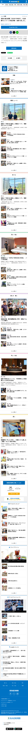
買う (15, 4)
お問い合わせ (4, 704)
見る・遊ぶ (11, 4)
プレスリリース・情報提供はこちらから (9, 700)
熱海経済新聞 (13, 2)
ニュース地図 (3, 16)
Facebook (10, 693)
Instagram (17, 693)
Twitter (14, 693)
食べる (7, 4)
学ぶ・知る (25, 4)
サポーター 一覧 (14, 493)
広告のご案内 (4, 705)
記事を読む (14, 48)
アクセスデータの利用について (7, 702)
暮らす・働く (20, 4)
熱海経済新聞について (6, 698)
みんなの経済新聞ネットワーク (14, 718)
